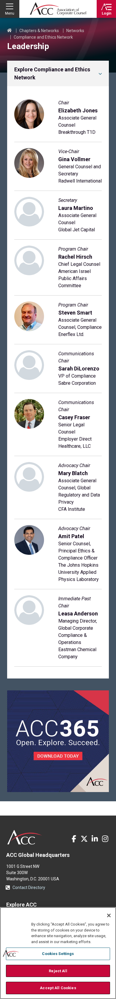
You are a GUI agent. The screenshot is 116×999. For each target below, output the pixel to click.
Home (9, 30)
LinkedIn (94, 839)
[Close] (108, 915)
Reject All (58, 971)
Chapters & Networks (39, 31)
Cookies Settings (58, 953)
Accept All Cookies (58, 988)
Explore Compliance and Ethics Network (52, 73)
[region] (58, 953)
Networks (75, 31)
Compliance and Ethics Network (43, 37)
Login (106, 13)
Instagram (105, 839)
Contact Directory (28, 887)
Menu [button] (9, 13)
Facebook (74, 839)
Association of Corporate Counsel (58, 9)
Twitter (84, 839)
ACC (24, 837)
